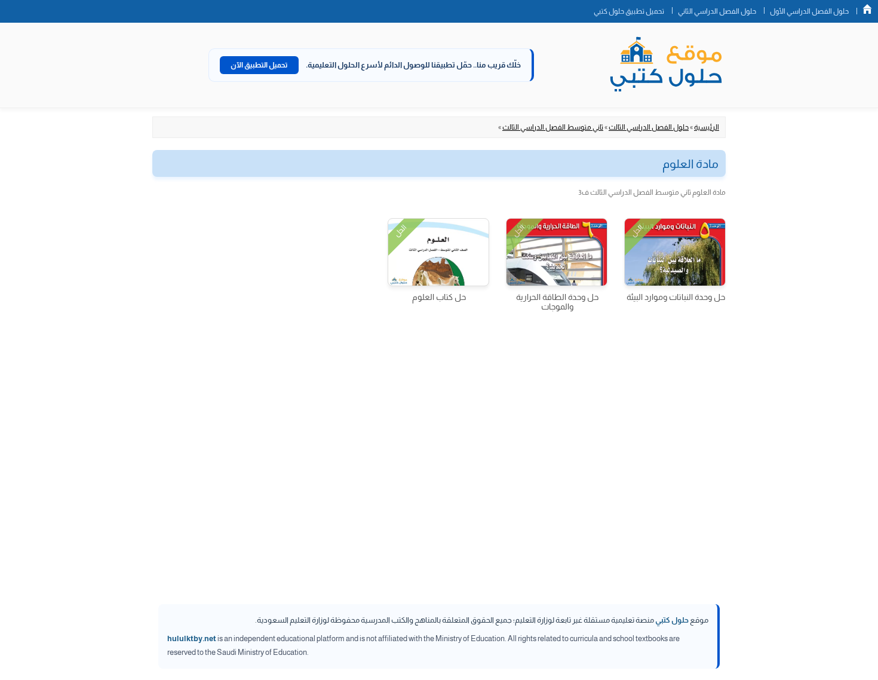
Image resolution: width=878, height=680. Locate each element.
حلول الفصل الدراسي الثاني (717, 11)
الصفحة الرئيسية (867, 9)
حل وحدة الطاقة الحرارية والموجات (557, 301)
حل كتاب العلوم (439, 297)
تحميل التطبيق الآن (259, 65)
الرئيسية (706, 127)
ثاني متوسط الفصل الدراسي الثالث (552, 127)
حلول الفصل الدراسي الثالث (649, 127)
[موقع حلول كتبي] (666, 65)
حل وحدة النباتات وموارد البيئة (676, 297)
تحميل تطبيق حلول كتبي (629, 11)
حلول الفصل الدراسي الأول (809, 11)
